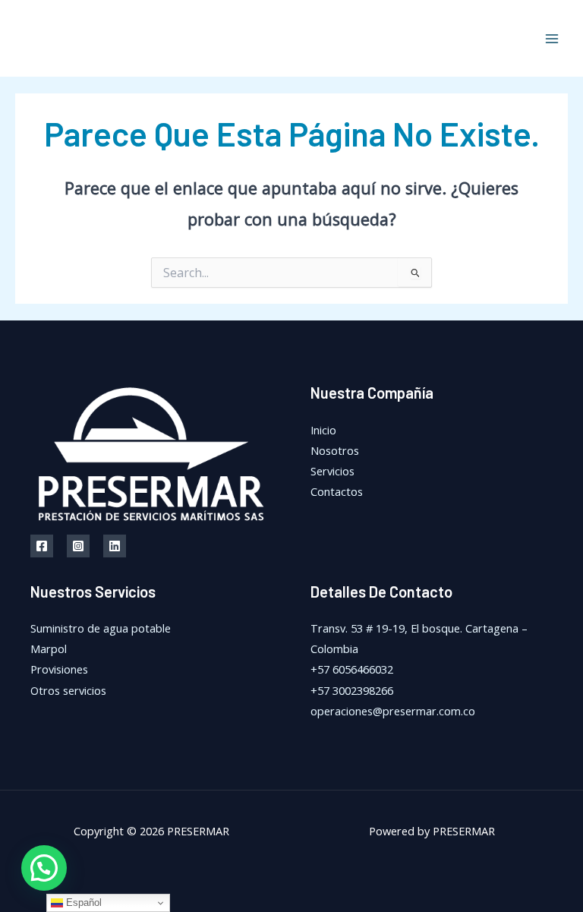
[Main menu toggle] (552, 39)
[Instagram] (78, 546)
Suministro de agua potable (100, 628)
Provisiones (59, 669)
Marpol (48, 648)
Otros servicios (68, 690)
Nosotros (334, 450)
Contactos (336, 491)
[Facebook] (41, 546)
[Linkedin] (114, 546)
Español (82, 902)
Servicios (332, 470)
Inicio (323, 429)
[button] (44, 868)
